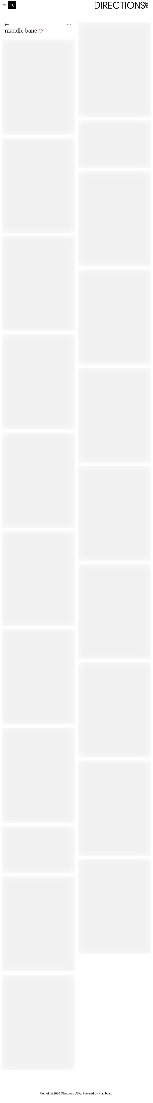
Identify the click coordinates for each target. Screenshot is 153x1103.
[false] (50, 31)
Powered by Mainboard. (100, 1093)
